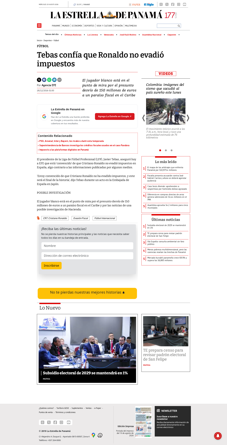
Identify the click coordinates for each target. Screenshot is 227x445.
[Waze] (99, 435)
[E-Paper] (134, 4)
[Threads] (161, 4)
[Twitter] (39, 79)
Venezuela (109, 35)
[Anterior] (144, 118)
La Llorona (92, 35)
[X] (167, 4)
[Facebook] (173, 4)
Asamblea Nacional (151, 35)
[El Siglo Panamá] (149, 4)
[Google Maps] (93, 435)
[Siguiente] (188, 118)
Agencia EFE (49, 85)
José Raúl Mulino (128, 35)
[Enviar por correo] (59, 79)
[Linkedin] (54, 79)
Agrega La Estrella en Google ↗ (114, 116)
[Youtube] (184, 4)
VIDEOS (166, 73)
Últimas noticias (165, 219)
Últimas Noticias (73, 35)
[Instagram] (179, 4)
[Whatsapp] (49, 79)
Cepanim (171, 35)
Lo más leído (166, 162)
